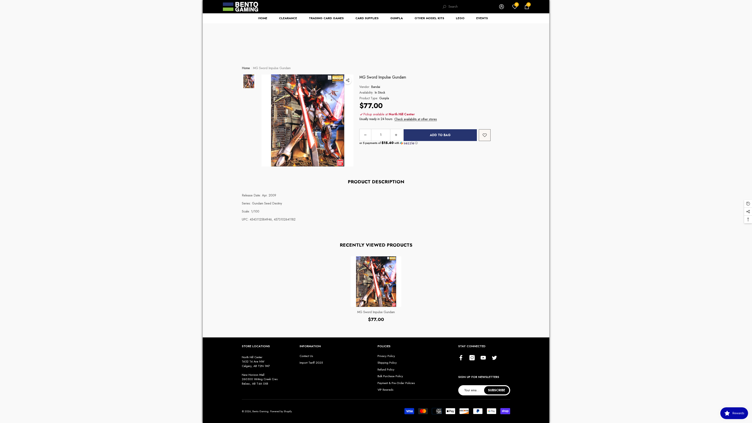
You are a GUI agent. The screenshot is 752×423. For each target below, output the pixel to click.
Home (246, 68)
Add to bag (440, 135)
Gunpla (384, 98)
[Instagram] (472, 358)
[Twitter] (494, 358)
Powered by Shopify (281, 411)
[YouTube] (483, 358)
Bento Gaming (260, 411)
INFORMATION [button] (310, 346)
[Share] (348, 80)
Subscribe (496, 390)
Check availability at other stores (415, 119)
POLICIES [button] (384, 346)
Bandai (375, 87)
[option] (307, 120)
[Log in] (501, 7)
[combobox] (469, 6)
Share (348, 80)
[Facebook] (460, 358)
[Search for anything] (466, 6)
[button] (527, 7)
